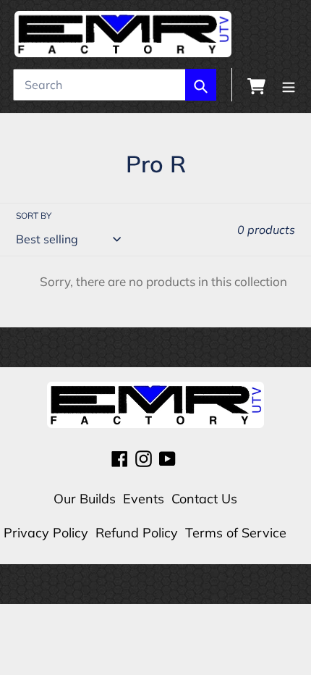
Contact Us (204, 498)
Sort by (33, 215)
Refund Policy (136, 532)
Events (143, 498)
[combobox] (114, 85)
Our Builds (85, 498)
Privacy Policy (46, 532)
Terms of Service (235, 532)
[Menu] (288, 85)
